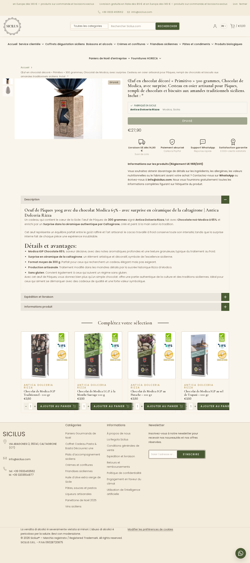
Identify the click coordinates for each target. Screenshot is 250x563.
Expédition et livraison (121, 456)
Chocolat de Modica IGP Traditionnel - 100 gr (39, 393)
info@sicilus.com (141, 12)
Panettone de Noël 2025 (80, 500)
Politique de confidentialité (124, 473)
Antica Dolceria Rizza (38, 386)
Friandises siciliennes (79, 471)
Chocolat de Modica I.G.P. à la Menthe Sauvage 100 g (96, 393)
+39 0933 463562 (112, 12)
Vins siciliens (73, 506)
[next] (115, 109)
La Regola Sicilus (117, 439)
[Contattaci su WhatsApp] (240, 553)
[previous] (22, 109)
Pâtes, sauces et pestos (81, 488)
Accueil (25, 67)
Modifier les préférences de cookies (150, 529)
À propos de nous (118, 433)
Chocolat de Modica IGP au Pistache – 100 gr (148, 393)
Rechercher (167, 26)
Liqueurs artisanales (78, 494)
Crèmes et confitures (79, 465)
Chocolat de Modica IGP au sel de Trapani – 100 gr (203, 393)
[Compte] (215, 26)
